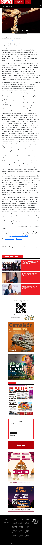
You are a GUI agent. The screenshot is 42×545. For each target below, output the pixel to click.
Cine (21, 528)
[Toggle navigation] (40, 5)
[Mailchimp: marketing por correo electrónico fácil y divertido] (12, 435)
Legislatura (14, 524)
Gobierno (14, 521)
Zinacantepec (28, 524)
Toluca (27, 522)
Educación (14, 532)
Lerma (27, 526)
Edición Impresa (6, 521)
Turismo (21, 536)
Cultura (21, 526)
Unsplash (19, 239)
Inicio (6, 519)
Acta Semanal (6, 522)
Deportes (27, 536)
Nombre (11, 428)
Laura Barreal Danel (9, 41)
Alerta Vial (27, 538)
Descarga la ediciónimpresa (19, 2)
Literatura (21, 527)
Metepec (27, 523)
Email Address (13, 424)
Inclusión (21, 522)
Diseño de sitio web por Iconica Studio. (30, 542)
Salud (14, 534)
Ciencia (21, 535)
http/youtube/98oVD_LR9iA (19, 236)
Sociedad (14, 526)
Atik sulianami (9, 239)
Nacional (4, 246)
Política (14, 519)
